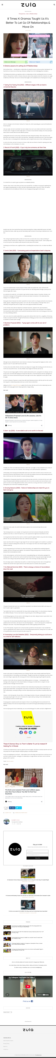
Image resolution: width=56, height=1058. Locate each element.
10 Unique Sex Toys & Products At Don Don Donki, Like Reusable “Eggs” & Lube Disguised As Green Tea (27, 950)
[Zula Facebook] (21, 732)
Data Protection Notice (8, 1040)
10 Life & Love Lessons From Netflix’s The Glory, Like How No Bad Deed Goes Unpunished (28, 911)
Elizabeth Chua (8, 812)
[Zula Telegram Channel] (30, 732)
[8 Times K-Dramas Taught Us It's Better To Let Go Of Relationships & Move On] (28, 45)
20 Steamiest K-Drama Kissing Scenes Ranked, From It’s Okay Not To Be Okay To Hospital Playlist (28, 879)
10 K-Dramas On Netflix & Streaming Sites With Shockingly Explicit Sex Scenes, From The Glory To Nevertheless (26, 926)
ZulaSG (29, 737)
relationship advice (23, 812)
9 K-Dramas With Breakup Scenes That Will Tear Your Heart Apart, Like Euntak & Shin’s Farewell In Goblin (28, 895)
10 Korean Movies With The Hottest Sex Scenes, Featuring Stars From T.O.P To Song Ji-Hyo (28, 932)
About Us (5, 1046)
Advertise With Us (7, 1037)
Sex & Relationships (31, 14)
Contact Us (5, 1049)
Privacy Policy (6, 1043)
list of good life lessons (16, 385)
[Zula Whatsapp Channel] (35, 732)
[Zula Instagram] (26, 732)
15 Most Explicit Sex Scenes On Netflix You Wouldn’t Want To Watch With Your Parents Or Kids (27, 938)
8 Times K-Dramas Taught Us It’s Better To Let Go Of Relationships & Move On (28, 22)
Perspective (22, 14)
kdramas (17, 812)
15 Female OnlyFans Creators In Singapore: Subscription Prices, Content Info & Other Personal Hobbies (27, 944)
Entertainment (25, 881)
